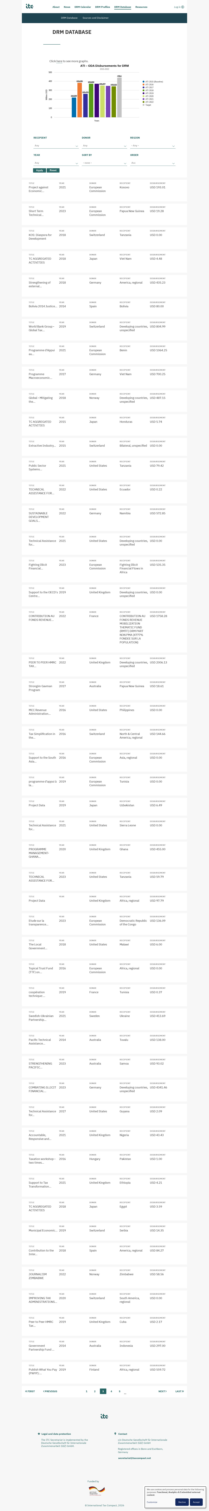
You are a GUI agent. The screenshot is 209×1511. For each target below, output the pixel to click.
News (67, 6)
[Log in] (178, 6)
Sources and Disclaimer (96, 17)
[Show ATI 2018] (148, 90)
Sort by (87, 154)
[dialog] (175, 1497)
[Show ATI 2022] (148, 102)
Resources (141, 6)
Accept (196, 1502)
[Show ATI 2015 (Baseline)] (153, 82)
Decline (182, 1502)
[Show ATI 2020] (148, 96)
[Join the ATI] (178, 10)
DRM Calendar (83, 6)
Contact (122, 1433)
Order (134, 154)
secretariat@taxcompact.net (134, 1458)
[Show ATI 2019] (148, 93)
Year (37, 154)
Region (135, 137)
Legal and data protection (56, 1433)
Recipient (40, 137)
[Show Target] (147, 105)
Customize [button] (152, 1502)
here (59, 61)
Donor (86, 137)
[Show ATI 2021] (148, 99)
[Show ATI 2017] (148, 87)
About (56, 6)
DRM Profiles (102, 6)
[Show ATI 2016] (148, 84)
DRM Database (122, 6)
